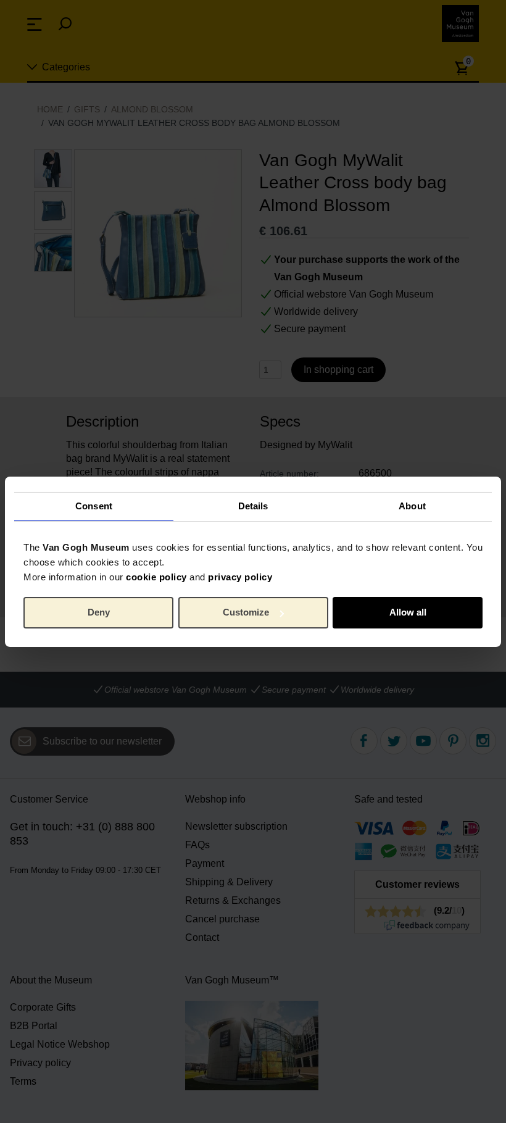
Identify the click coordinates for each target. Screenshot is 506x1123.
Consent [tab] (93, 506)
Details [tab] (253, 506)
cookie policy (156, 576)
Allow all (407, 612)
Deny (99, 612)
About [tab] (412, 506)
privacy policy (240, 576)
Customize (246, 612)
